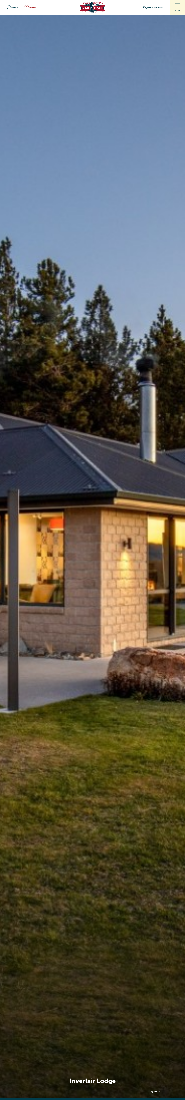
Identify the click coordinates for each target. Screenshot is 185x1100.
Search (14, 7)
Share (157, 1091)
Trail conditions (155, 7)
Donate (32, 7)
